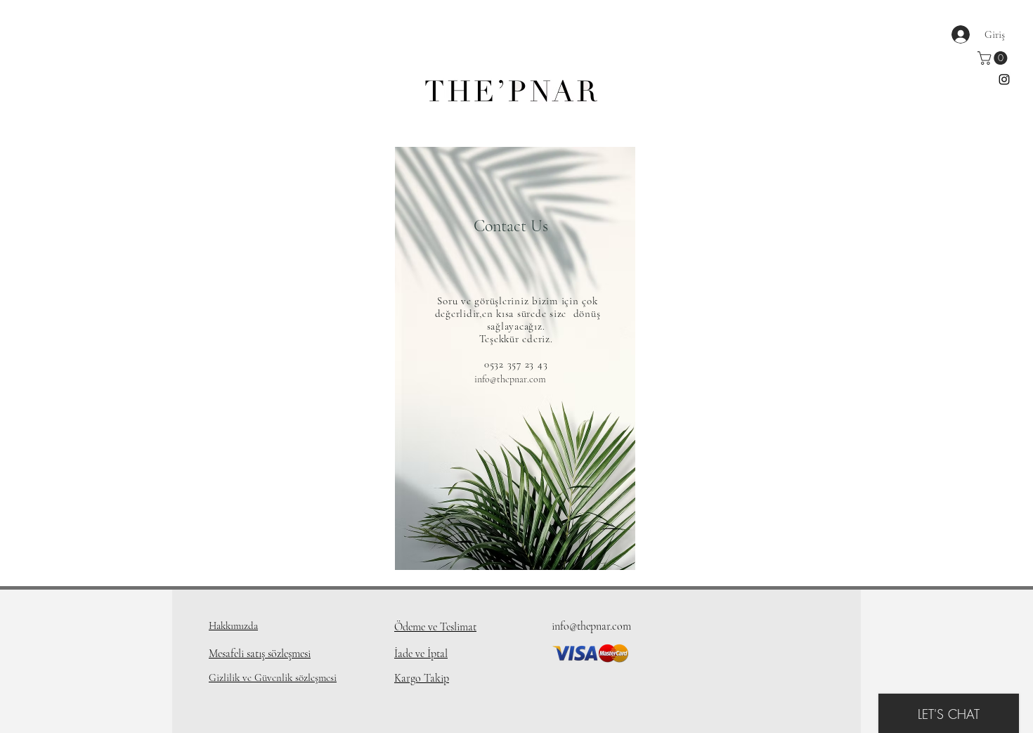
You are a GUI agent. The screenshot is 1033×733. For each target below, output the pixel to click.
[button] (994, 58)
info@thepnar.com (510, 379)
